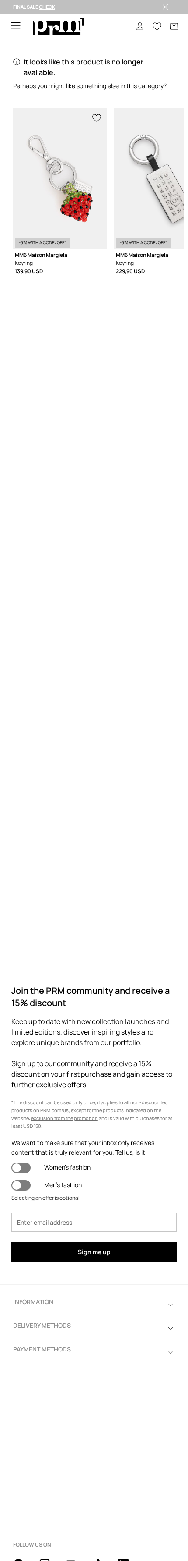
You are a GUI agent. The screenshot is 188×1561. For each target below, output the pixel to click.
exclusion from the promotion (64, 1118)
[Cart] (174, 26)
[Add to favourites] (97, 117)
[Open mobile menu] (16, 26)
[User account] (140, 26)
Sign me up (94, 1252)
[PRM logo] (58, 27)
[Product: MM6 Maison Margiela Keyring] (60, 178)
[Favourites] (157, 26)
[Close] (165, 7)
